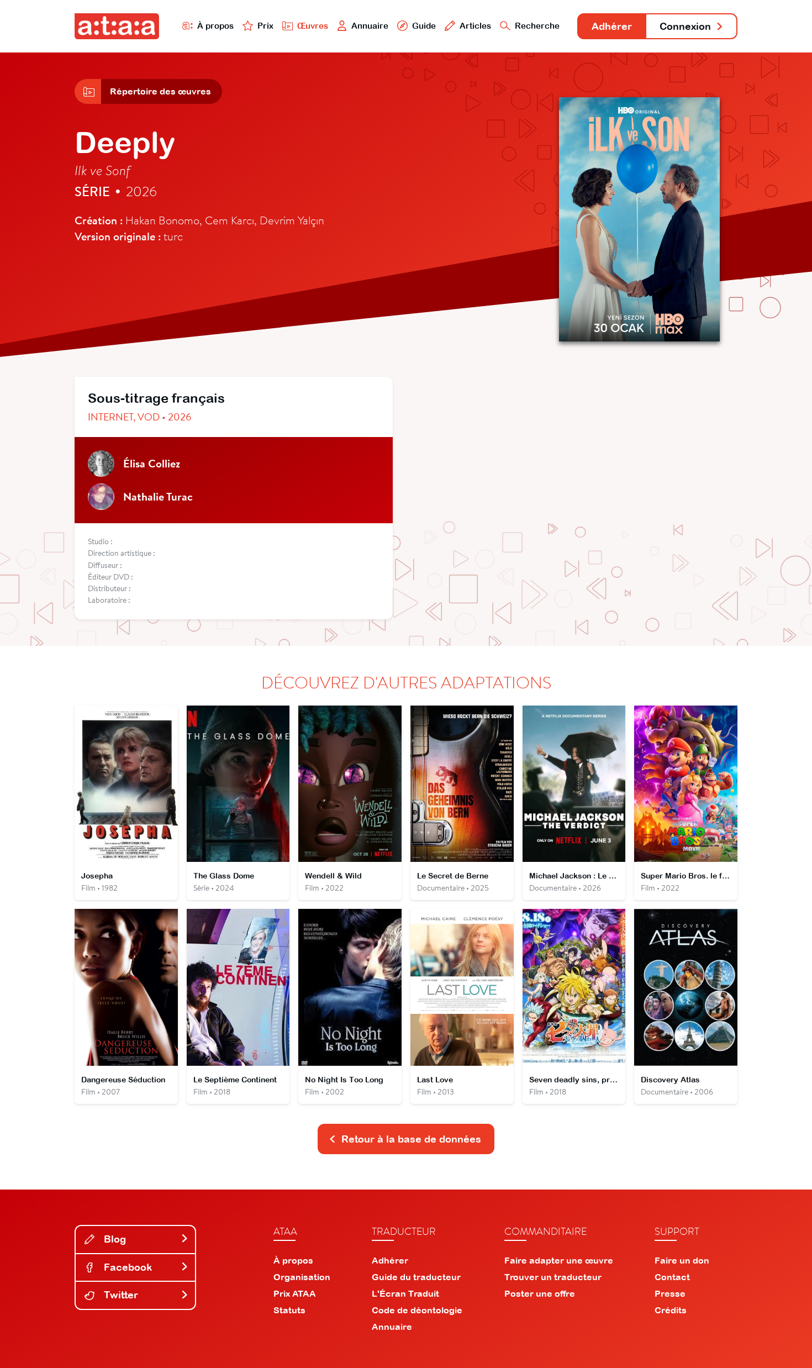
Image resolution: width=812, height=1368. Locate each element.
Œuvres (312, 25)
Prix (265, 25)
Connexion (685, 26)
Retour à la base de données (411, 1139)
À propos (215, 25)
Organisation (301, 1277)
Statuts (289, 1310)
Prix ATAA (294, 1293)
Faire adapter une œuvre (558, 1260)
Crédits (671, 1310)
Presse (670, 1293)
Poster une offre (539, 1293)
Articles (475, 25)
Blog (113, 1239)
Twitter (119, 1295)
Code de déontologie (417, 1310)
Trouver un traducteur (553, 1277)
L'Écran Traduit (405, 1293)
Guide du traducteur (416, 1277)
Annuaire (369, 25)
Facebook (126, 1267)
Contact (672, 1277)
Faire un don (682, 1260)
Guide (424, 25)
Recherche (537, 25)
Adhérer (612, 26)
